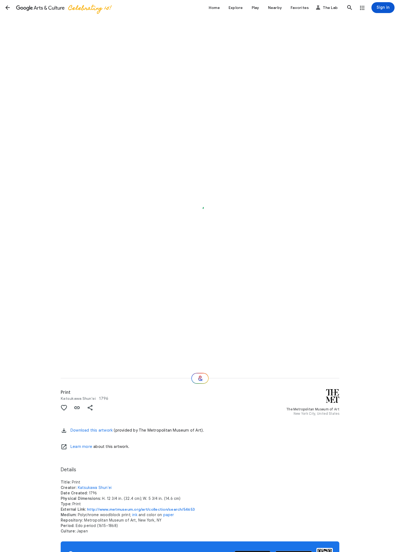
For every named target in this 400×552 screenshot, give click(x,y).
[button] (7, 7)
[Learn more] (63, 446)
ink (134, 514)
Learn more (81, 446)
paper (168, 514)
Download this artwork (91, 430)
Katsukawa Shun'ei (78, 398)
